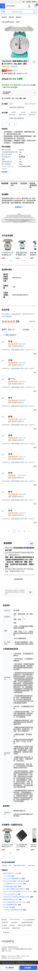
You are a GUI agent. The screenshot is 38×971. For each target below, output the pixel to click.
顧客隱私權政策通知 (27, 922)
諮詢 (31, 543)
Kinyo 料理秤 (7, 876)
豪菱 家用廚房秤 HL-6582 (10, 873)
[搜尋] (34, 12)
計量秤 (18, 22)
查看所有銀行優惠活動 (16, 118)
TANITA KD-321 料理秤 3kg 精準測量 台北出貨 (16, 897)
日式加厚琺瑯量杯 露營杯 (10, 886)
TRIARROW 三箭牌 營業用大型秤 (12, 910)
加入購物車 (9, 968)
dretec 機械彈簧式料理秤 (10, 904)
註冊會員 (28, 2)
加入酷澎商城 (5, 927)
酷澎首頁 (4, 17)
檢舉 (30, 592)
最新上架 (11, 329)
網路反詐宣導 (16, 927)
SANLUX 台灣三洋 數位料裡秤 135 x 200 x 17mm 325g (18, 891)
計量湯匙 (4, 865)
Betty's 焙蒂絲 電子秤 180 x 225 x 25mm (14, 902)
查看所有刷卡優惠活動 (16, 107)
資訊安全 (12, 925)
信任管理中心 (15, 922)
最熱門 (4, 329)
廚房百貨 (18, 17)
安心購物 (4, 925)
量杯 (10, 865)
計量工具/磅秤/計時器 (8, 22)
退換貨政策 (5, 922)
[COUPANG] (8, 942)
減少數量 (14, 124)
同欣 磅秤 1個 (7, 907)
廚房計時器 (31, 865)
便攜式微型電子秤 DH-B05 (10, 899)
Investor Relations (15, 919)
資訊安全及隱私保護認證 (25, 925)
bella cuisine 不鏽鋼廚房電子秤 (12, 878)
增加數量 (3, 124)
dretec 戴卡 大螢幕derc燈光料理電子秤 (14, 889)
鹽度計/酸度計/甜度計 (20, 865)
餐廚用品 (11, 17)
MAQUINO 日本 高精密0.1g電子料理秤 (14, 881)
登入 (24, 2)
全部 (3, 12)
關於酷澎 (4, 919)
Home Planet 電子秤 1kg (10, 894)
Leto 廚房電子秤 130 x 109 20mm (12, 884)
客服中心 (34, 2)
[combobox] (28, 329)
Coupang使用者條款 (29, 919)
